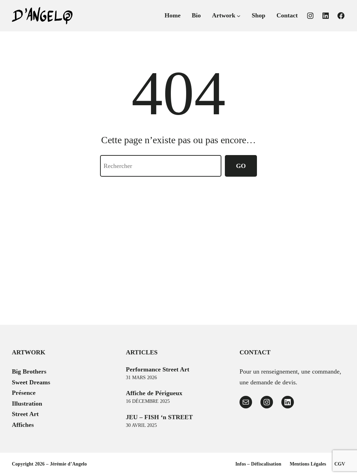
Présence (24, 392)
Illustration (27, 403)
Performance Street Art (157, 369)
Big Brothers (29, 371)
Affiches (23, 424)
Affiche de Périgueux (154, 393)
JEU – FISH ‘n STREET (159, 417)
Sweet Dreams (31, 382)
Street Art (25, 413)
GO (241, 165)
